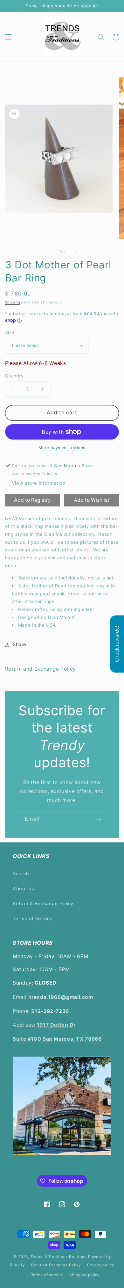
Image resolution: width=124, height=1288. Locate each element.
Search (21, 874)
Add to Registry (32, 500)
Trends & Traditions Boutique (59, 1257)
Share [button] (19, 644)
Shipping (12, 302)
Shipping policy (85, 1275)
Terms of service (47, 1275)
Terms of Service (33, 918)
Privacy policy (100, 1265)
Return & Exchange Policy (43, 903)
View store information (39, 483)
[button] (8, 37)
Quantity (14, 375)
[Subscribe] (98, 819)
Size (9, 332)
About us (23, 888)
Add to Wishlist (91, 500)
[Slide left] (48, 251)
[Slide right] (76, 251)
